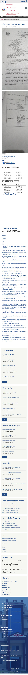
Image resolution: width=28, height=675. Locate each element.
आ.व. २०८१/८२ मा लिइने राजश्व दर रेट (9, 538)
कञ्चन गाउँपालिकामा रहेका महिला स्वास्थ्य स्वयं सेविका (11, 508)
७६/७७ (3, 160)
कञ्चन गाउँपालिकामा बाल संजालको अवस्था (9, 506)
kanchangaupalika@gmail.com (11, 657)
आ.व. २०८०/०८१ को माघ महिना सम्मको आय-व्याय (11, 467)
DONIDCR (4, 240)
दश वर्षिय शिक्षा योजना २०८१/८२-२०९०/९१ (10, 392)
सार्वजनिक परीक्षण (5, 636)
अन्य (4, 381)
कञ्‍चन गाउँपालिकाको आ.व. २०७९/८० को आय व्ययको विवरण (13, 489)
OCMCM (4, 237)
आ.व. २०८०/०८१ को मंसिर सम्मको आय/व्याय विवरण (11, 478)
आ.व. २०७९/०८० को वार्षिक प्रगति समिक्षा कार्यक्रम (12, 271)
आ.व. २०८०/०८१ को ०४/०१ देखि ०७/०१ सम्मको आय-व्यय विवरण (14, 483)
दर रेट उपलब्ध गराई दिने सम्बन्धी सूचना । (21, 16)
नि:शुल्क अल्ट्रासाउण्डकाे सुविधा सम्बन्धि (9, 335)
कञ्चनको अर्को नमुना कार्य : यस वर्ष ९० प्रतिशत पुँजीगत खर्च (13, 250)
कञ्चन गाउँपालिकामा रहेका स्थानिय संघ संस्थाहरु (10, 512)
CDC (3, 243)
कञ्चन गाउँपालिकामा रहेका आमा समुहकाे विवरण (10, 510)
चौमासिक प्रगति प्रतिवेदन (7, 632)
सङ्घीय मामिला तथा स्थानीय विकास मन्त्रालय (9, 581)
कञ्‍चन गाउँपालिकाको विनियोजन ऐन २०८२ (10, 371)
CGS (3, 244)
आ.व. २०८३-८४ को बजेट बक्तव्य (8, 354)
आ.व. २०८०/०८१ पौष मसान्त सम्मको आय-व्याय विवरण (12, 472)
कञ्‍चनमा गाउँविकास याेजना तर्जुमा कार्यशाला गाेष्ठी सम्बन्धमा (13, 325)
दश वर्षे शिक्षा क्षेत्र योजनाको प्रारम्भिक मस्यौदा (10, 403)
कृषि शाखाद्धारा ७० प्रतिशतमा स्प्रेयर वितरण (10, 323)
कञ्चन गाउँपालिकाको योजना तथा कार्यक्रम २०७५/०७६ (12, 414)
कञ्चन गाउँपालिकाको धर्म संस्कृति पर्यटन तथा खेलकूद (11, 527)
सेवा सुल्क (3, 545)
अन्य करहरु (4, 551)
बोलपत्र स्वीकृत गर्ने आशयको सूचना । (9, 429)
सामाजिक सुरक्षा (5, 619)
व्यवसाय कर (4, 542)
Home (2, 19)
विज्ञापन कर (4, 547)
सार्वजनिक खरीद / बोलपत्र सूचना (8, 156)
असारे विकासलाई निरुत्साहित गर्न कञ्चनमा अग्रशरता (12, 273)
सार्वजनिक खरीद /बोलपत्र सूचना (8, 605)
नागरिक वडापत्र (5, 622)
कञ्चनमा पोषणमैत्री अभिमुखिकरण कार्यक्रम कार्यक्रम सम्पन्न (13, 337)
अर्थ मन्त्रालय (4, 583)
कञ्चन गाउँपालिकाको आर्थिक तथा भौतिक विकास (10, 525)
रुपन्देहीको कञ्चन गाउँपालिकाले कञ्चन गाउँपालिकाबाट (14, 275)
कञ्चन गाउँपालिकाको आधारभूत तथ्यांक (8, 521)
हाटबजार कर (4, 549)
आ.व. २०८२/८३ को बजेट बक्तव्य (8, 376)
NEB (3, 241)
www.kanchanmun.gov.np (11, 660)
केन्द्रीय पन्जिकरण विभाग (6, 592)
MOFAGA (4, 235)
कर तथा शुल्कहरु (5, 610)
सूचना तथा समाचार (6, 603)
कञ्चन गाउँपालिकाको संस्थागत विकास (8, 529)
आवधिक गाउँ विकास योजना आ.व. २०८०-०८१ (10, 408)
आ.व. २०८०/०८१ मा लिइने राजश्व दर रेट (9, 540)
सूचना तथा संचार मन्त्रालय (6, 589)
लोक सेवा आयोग (4, 585)
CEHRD (4, 238)
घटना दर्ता (4, 617)
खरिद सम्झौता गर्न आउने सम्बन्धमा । (9, 451)
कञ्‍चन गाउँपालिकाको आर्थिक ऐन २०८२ (9, 365)
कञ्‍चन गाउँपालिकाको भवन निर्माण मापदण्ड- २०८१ (11, 397)
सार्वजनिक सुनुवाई (5, 634)
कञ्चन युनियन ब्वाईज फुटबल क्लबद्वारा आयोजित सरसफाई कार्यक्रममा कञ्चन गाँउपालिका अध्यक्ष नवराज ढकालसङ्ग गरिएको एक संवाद (14, 312)
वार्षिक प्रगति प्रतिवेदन (7, 629)
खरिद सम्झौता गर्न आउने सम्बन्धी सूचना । (9, 435)
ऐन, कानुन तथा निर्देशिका (7, 607)
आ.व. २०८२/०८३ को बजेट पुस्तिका (9, 360)
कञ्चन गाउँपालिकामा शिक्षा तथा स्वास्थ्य (8, 523)
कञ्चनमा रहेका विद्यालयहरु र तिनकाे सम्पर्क (9, 503)
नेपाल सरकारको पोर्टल (5, 587)
